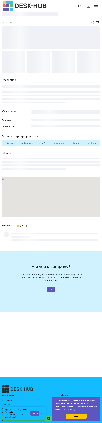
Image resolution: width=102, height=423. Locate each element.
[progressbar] (30, 14)
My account (7, 400)
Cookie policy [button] (69, 410)
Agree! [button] (76, 416)
